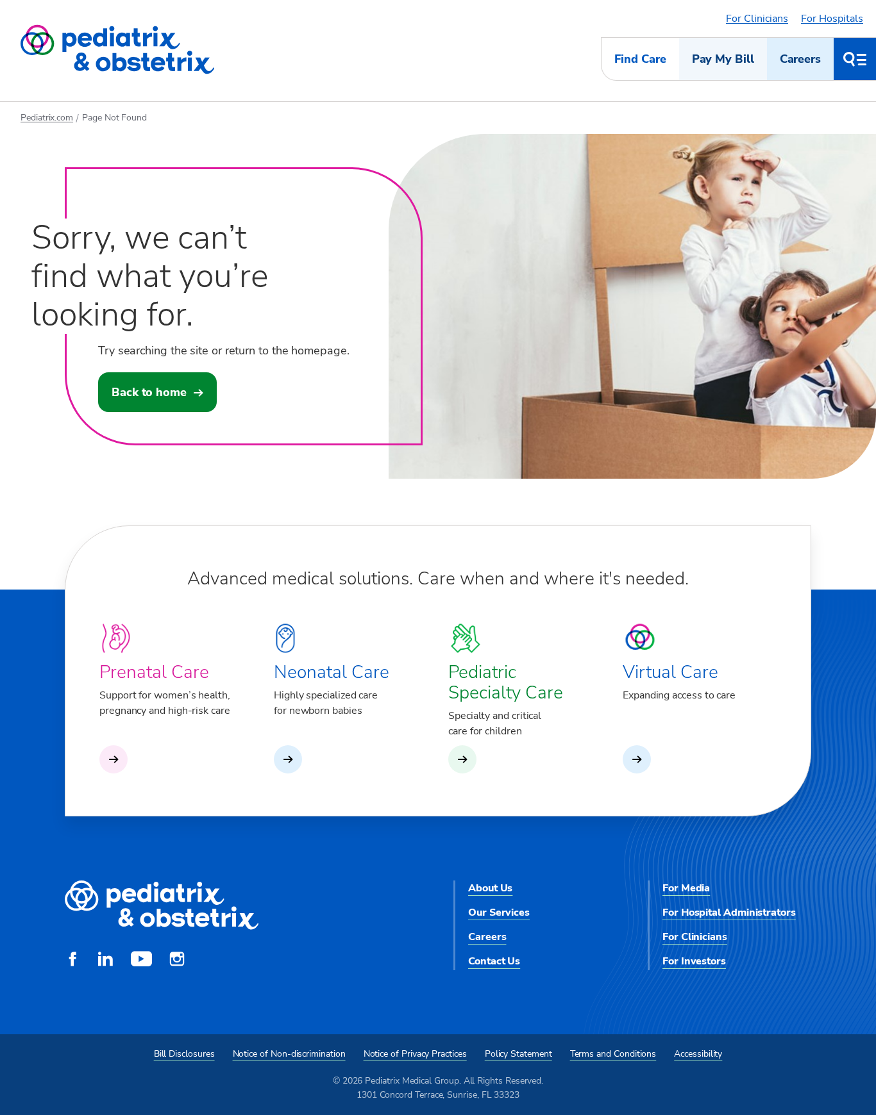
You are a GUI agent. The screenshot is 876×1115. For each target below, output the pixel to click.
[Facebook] (72, 960)
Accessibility (698, 1054)
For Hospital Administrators (729, 912)
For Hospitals (832, 19)
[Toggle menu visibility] (855, 59)
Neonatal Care (331, 672)
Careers (800, 59)
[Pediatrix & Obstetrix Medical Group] (117, 50)
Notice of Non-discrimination (289, 1054)
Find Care (640, 59)
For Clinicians (757, 19)
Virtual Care (670, 672)
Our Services (499, 912)
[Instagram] (177, 960)
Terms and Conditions (613, 1054)
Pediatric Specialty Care (505, 682)
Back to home (149, 392)
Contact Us (494, 961)
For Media (686, 888)
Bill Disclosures (184, 1054)
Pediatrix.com (47, 118)
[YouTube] (141, 960)
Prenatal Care (154, 672)
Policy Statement (518, 1054)
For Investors (694, 961)
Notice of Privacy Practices (415, 1054)
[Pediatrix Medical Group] (161, 905)
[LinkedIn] (105, 960)
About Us (490, 888)
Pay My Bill (723, 59)
